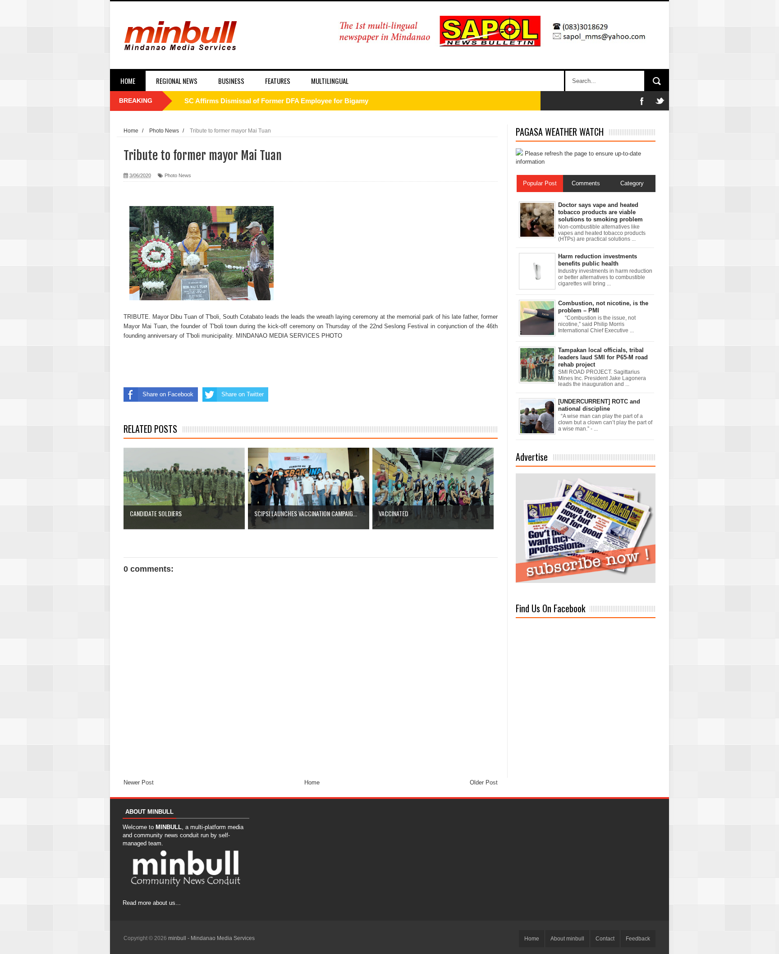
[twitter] (660, 100)
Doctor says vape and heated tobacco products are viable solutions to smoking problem (600, 212)
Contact (605, 939)
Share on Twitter (242, 394)
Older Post (484, 782)
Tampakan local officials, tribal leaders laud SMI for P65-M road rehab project (603, 357)
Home (127, 81)
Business (231, 81)
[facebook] (642, 100)
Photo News (178, 175)
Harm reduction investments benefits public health (597, 260)
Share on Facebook (167, 394)
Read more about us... (152, 902)
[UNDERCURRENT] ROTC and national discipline (599, 405)
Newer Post (139, 782)
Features (277, 81)
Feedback (638, 939)
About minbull (567, 939)
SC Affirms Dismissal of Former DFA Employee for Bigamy (276, 101)
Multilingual (329, 81)
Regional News (176, 81)
